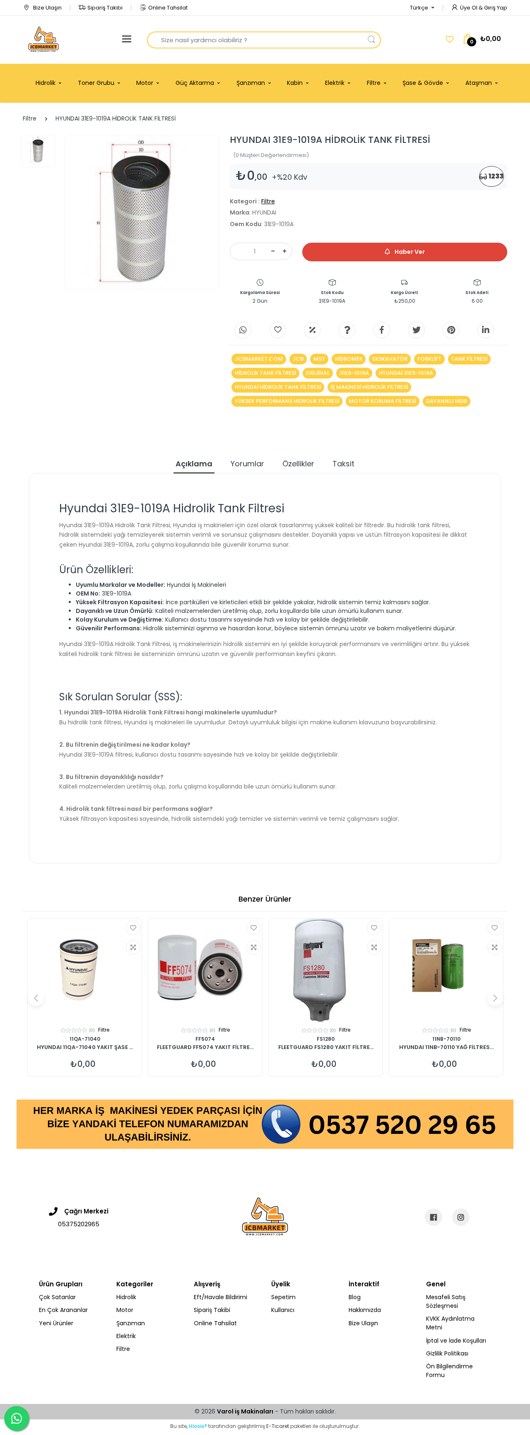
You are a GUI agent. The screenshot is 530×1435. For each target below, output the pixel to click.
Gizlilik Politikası (447, 1353)
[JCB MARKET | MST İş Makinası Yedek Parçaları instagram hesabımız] (461, 1217)
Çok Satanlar (57, 1297)
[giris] (278, 330)
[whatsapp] (243, 330)
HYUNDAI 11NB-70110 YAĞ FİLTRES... (446, 1047)
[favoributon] (449, 39)
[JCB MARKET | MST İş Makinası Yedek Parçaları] (43, 39)
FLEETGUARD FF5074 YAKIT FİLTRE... (205, 1047)
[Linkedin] (485, 330)
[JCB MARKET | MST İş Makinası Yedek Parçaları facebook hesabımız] (433, 1217)
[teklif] (312, 330)
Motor (124, 1310)
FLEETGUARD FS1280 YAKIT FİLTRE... (325, 1047)
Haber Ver (409, 252)
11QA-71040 (85, 1038)
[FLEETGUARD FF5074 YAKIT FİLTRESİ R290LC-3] (205, 970)
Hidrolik (126, 1297)
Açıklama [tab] (194, 463)
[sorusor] (347, 330)
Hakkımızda (365, 1310)
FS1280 (326, 1038)
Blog (355, 1297)
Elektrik (126, 1336)
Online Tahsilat (168, 8)
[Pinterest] (451, 330)
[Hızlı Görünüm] (133, 947)
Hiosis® (198, 1426)
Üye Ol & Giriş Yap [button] (483, 8)
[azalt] (273, 251)
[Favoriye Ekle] (133, 928)
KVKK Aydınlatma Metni (450, 1322)
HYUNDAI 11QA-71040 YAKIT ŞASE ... (85, 1047)
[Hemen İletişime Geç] (265, 1123)
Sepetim (283, 1297)
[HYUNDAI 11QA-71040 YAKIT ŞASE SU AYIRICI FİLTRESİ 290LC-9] (85, 970)
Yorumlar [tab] (247, 463)
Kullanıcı (282, 1310)
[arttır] (284, 251)
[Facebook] (381, 330)
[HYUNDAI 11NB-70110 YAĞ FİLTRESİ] (446, 970)
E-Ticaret (277, 1426)
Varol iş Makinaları (245, 1411)
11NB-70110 (446, 1038)
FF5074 (205, 1038)
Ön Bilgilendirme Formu (449, 1370)
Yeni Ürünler (56, 1323)
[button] (422, 8)
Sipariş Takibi (105, 8)
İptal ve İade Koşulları (456, 1340)
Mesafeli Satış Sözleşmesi (445, 1301)
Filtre (29, 118)
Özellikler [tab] (298, 463)
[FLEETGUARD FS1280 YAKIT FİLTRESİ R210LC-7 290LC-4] (326, 970)
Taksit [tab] (343, 463)
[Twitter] (416, 330)
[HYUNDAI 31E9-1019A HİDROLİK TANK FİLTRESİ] (142, 212)
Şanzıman (130, 1323)
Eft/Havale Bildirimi (220, 1297)
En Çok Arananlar (63, 1310)
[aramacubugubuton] (371, 39)
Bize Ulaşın (47, 8)
